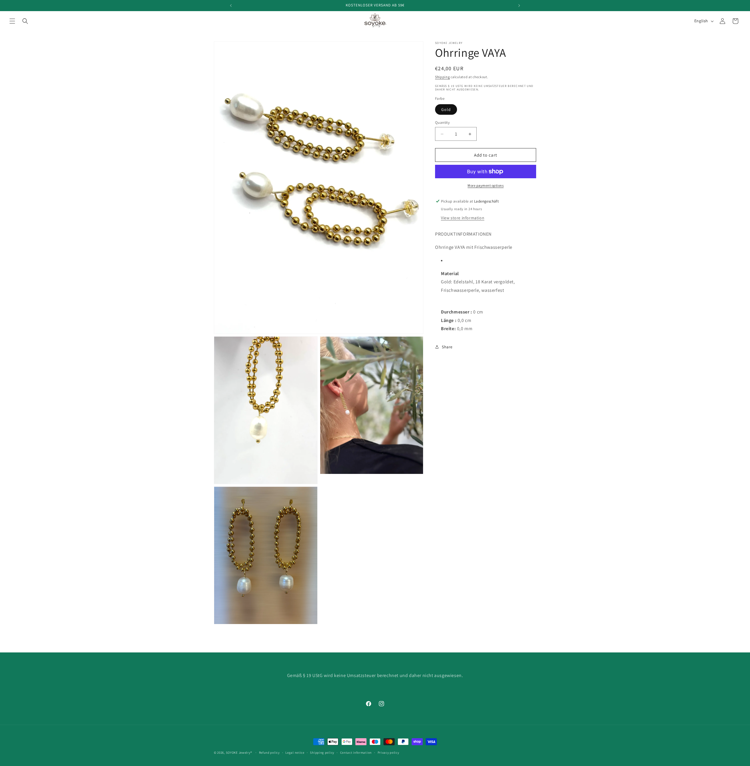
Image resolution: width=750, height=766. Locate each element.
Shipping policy (322, 752)
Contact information (356, 752)
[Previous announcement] (230, 5)
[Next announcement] (519, 5)
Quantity (442, 122)
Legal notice (294, 752)
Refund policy (269, 752)
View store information (462, 217)
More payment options (486, 185)
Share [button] (447, 346)
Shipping (442, 77)
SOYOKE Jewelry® (239, 752)
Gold (446, 109)
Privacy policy (388, 752)
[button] (12, 21)
